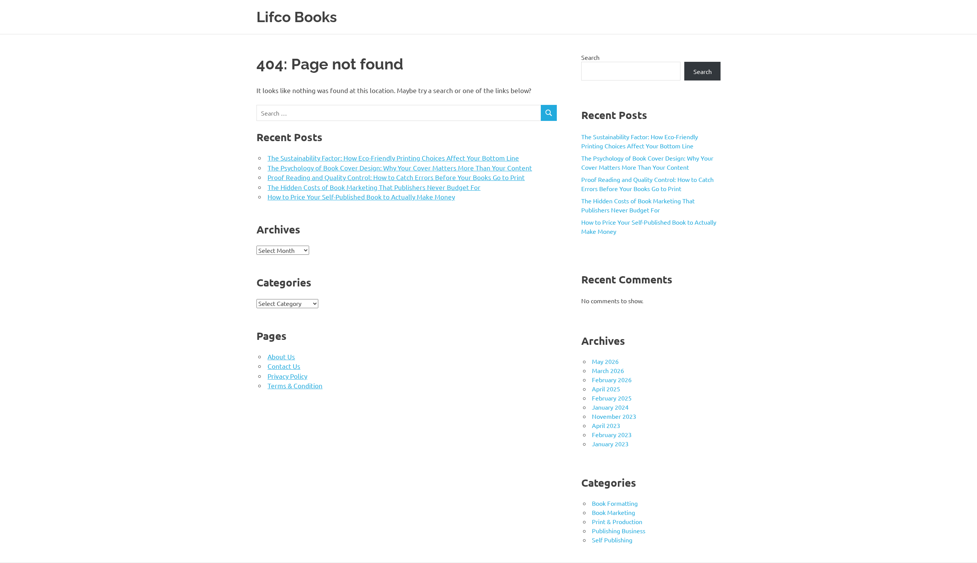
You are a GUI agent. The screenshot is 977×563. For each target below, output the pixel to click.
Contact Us (284, 366)
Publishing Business (618, 530)
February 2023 (612, 434)
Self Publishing (612, 540)
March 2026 (608, 370)
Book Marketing (613, 512)
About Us (281, 356)
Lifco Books (296, 17)
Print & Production (617, 521)
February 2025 (612, 398)
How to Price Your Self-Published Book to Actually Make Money (361, 197)
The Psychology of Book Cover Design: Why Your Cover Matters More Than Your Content (400, 168)
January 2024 (610, 407)
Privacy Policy (287, 376)
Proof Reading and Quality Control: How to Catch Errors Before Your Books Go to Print (396, 177)
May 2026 (605, 361)
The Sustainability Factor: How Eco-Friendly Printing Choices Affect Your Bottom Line (393, 158)
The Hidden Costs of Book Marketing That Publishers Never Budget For (374, 187)
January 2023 (610, 443)
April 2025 (606, 388)
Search (590, 57)
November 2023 (614, 416)
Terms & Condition (295, 385)
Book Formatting (615, 503)
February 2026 (612, 379)
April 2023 (606, 425)
